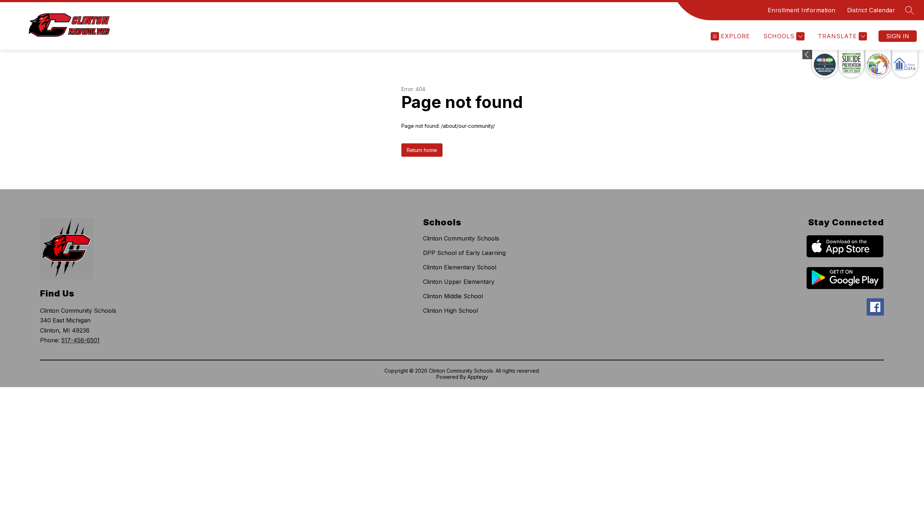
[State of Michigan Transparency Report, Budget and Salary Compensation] (878, 64)
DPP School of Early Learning (464, 252)
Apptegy (477, 377)
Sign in (897, 36)
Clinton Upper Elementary (458, 281)
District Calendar (871, 10)
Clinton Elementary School (459, 267)
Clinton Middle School (453, 296)
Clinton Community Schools (461, 238)
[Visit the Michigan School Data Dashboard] (905, 64)
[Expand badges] (807, 54)
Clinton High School (450, 310)
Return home (422, 150)
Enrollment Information (802, 10)
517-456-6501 (80, 340)
